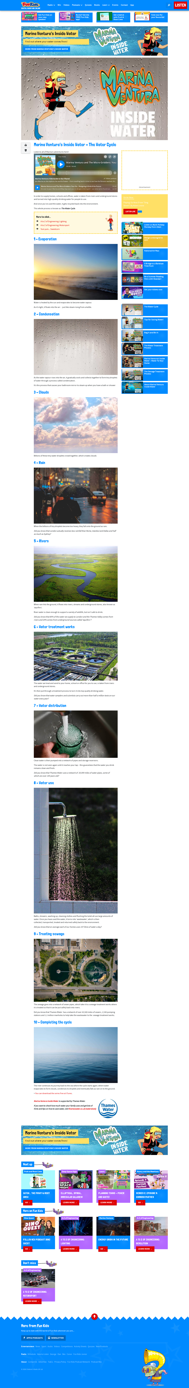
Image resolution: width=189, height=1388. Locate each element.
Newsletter (57, 1338)
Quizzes (88, 5)
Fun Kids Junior (80, 1354)
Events (115, 5)
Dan (59, 1354)
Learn (105, 5)
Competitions (67, 1346)
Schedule (32, 1354)
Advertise (42, 1362)
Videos (66, 5)
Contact (124, 5)
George (53, 1354)
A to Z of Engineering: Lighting (53, 221)
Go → (27, 1202)
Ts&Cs (50, 1362)
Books (97, 5)
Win (59, 5)
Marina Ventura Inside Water (46, 1101)
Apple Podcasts (35, 1338)
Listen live (130, 211)
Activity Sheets (80, 1346)
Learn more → (70, 1202)
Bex (63, 1354)
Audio (50, 1346)
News (37, 1346)
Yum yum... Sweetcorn (50, 229)
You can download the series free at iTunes (53, 1093)
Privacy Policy (60, 1362)
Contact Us (32, 1362)
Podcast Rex (96, 1362)
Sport (43, 1346)
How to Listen (43, 1354)
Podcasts (76, 5)
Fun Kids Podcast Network (78, 1362)
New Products (102, 1346)
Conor (69, 1354)
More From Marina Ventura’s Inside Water (46, 49)
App (132, 5)
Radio (50, 5)
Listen (180, 5)
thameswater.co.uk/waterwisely (82, 1109)
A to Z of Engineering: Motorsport (55, 225)
